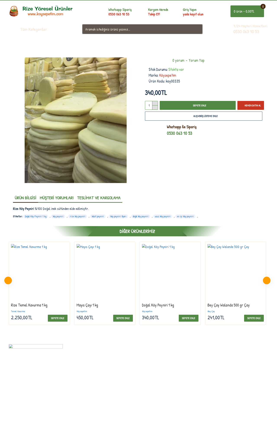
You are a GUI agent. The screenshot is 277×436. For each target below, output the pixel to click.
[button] (8, 280)
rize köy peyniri (77, 216)
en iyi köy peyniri (185, 216)
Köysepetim (167, 75)
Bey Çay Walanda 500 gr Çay (229, 305)
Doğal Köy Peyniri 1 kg (35, 216)
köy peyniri (58, 216)
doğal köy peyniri (140, 216)
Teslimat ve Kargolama (99, 198)
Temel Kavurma (18, 311)
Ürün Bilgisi (25, 198)
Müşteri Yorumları (57, 198)
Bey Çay (211, 311)
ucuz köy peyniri (163, 216)
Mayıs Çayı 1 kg (87, 305)
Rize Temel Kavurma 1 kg (29, 305)
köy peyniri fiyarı (118, 216)
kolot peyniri (98, 216)
